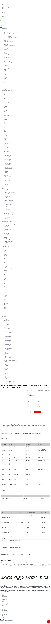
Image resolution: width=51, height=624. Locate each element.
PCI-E (5, 118)
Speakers (5, 60)
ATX (4, 93)
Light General (7, 197)
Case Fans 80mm (8, 164)
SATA (5, 127)
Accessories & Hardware (7, 42)
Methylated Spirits (7, 35)
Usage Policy (4, 599)
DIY (3, 188)
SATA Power (6, 128)
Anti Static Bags (5, 68)
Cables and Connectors (6, 90)
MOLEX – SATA (6, 115)
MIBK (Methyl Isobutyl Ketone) (9, 36)
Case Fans (5, 152)
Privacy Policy (5, 596)
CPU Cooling (6, 140)
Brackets (5, 139)
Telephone (5, 134)
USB (4, 136)
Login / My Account (6, 7)
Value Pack (7, 187)
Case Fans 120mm (8, 167)
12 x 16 (5, 86)
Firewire (5, 106)
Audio (5, 94)
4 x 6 (5, 74)
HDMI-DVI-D (6, 110)
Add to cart (37, 412)
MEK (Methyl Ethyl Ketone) (9, 33)
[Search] (1, 27)
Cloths (6, 191)
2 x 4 (5, 69)
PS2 (4, 123)
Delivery (3, 595)
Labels (5, 89)
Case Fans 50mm (8, 160)
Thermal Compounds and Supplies (10, 181)
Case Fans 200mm (8, 169)
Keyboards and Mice (7, 50)
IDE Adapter (6, 111)
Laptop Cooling (6, 147)
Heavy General (7, 196)
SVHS (5, 132)
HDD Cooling (6, 146)
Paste (6, 185)
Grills (6, 173)
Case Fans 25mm (8, 155)
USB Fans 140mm (8, 177)
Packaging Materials (8, 204)
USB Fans (5, 175)
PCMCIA (5, 119)
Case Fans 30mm (8, 156)
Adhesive (6, 183)
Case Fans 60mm (8, 161)
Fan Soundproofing (8, 64)
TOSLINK (5, 135)
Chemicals (4, 28)
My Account (4, 610)
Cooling (3, 138)
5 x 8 (5, 76)
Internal (6, 48)
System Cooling (7, 150)
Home (3, 4)
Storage (5, 58)
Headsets (5, 49)
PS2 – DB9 (6, 124)
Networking (6, 54)
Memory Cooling (7, 148)
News (3, 8)
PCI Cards (7, 56)
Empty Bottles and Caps (8, 41)
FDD (4, 105)
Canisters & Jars (8, 201)
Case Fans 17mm (8, 154)
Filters (6, 172)
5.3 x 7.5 (5, 77)
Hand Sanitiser (6, 40)
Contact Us (4, 609)
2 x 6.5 (5, 70)
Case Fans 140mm (8, 168)
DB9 (4, 98)
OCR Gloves (7, 199)
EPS (4, 101)
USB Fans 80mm (8, 179)
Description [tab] (3, 418)
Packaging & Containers (8, 200)
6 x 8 (5, 78)
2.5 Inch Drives (7, 46)
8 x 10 (5, 82)
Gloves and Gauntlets (8, 193)
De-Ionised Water (7, 31)
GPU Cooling (6, 144)
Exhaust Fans (6, 143)
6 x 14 (5, 81)
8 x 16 (5, 83)
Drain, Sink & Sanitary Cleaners (9, 192)
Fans (4, 103)
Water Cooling (6, 151)
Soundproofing (6, 61)
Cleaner (6, 184)
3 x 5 (5, 72)
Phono (5, 120)
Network (5, 117)
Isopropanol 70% (7, 38)
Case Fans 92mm (8, 165)
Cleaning (5, 189)
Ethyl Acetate (6, 32)
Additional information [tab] (11, 418)
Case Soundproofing (9, 62)
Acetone (5, 29)
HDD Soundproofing (8, 65)
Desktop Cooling (7, 142)
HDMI (5, 109)
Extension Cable (7, 102)
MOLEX (5, 114)
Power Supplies (6, 57)
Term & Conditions (5, 597)
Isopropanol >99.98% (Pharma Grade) (11, 37)
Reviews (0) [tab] (18, 418)
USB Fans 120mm (8, 176)
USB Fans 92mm (8, 180)
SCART (5, 130)
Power (5, 122)
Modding (5, 53)
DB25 (5, 97)
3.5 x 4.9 (5, 73)
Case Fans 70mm (8, 163)
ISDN (4, 113)
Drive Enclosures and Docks (9, 45)
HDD (4, 107)
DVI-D (5, 99)
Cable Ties (6, 44)
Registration (4, 6)
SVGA (5, 131)
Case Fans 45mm (8, 159)
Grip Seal (5, 87)
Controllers (7, 171)
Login (3, 611)
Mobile (5, 52)
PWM (5, 126)
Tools (5, 66)
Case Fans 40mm (8, 158)
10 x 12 (5, 85)
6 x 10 (5, 79)
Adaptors (5, 91)
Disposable (7, 195)
